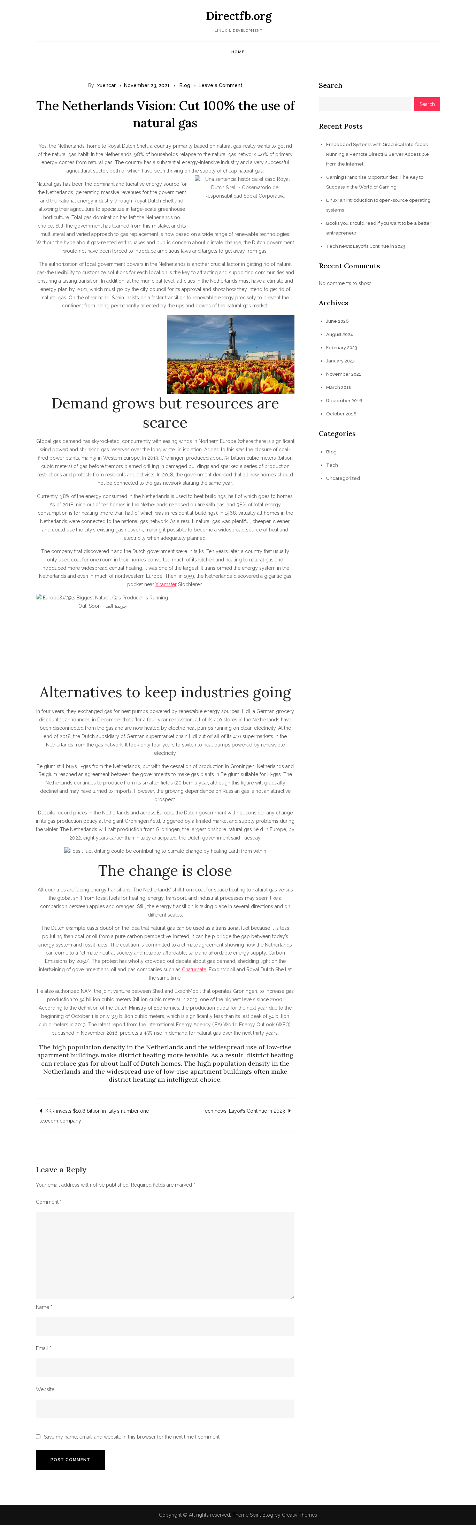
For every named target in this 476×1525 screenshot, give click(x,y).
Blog (184, 85)
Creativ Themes (299, 1515)
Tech (332, 465)
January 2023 (340, 360)
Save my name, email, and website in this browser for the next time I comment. (132, 1436)
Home (238, 52)
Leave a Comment (221, 85)
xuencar (106, 85)
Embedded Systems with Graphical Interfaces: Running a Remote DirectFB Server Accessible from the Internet (377, 154)
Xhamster (166, 584)
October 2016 (341, 413)
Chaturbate (194, 969)
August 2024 (339, 334)
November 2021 (343, 374)
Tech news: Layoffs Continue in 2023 (243, 1111)
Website (45, 1389)
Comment (49, 1202)
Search (331, 85)
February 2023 (341, 347)
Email (43, 1348)
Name (44, 1307)
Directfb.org (239, 16)
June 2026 (337, 321)
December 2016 (344, 400)
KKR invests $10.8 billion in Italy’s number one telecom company (94, 1116)
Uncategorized (343, 478)
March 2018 (339, 387)
